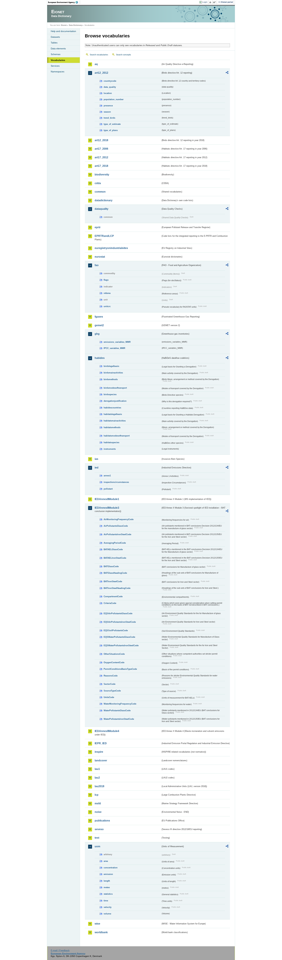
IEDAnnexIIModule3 (107, 507)
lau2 (97, 777)
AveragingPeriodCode (115, 543)
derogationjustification (115, 401)
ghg (97, 333)
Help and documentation (63, 31)
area (106, 861)
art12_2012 (101, 72)
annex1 (107, 475)
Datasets (55, 37)
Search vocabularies (99, 55)
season (107, 112)
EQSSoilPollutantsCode (116, 630)
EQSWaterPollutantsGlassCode (119, 637)
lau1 (97, 769)
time (106, 900)
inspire (99, 751)
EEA (64, 2)
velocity (107, 907)
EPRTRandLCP (104, 236)
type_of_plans (111, 130)
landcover (101, 760)
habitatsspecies (111, 442)
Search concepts (123, 55)
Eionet (64, 25)
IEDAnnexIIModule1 (107, 499)
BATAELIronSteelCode (115, 558)
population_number (114, 99)
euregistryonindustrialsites (111, 248)
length (107, 881)
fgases (99, 316)
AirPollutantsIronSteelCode (117, 534)
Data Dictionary (75, 25)
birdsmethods (111, 379)
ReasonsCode (111, 675)
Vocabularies (58, 60)
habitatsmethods (112, 427)
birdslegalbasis (111, 366)
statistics (108, 894)
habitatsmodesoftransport (117, 436)
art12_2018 (101, 140)
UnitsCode (109, 697)
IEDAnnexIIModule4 (107, 731)
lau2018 (99, 786)
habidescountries (112, 407)
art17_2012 (101, 157)
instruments (110, 449)
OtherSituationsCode (114, 654)
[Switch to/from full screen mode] (215, 2)
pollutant (108, 489)
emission (108, 874)
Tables (54, 42)
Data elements (58, 48)
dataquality (101, 208)
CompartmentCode (113, 596)
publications (102, 820)
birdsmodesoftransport (115, 388)
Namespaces (57, 71)
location (108, 93)
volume (107, 913)
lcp (96, 794)
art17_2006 (101, 148)
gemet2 (99, 325)
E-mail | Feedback (60, 950)
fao (97, 265)
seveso (99, 829)
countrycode (110, 81)
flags (106, 280)
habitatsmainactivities (115, 420)
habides (100, 358)
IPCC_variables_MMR (114, 348)
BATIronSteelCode (113, 581)
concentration (111, 867)
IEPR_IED (101, 743)
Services (55, 66)
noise (98, 812)
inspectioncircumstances (116, 482)
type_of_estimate (112, 124)
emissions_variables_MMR (117, 342)
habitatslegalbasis (113, 414)
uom (97, 846)
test (97, 837)
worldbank (101, 932)
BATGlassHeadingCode (115, 573)
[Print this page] (211, 2)
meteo (107, 887)
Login (204, 2)
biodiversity (102, 174)
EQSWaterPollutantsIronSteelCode (121, 645)
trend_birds (109, 118)
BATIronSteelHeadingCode (117, 588)
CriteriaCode (110, 603)
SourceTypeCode (112, 690)
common (100, 191)
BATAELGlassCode (113, 549)
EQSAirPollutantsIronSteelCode (120, 622)
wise (97, 923)
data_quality (110, 87)
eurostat (100, 256)
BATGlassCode (111, 566)
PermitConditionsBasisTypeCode (120, 669)
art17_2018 (101, 165)
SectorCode (109, 684)
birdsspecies (110, 394)
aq (96, 64)
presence (108, 105)
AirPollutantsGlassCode (116, 526)
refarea (107, 293)
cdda (98, 183)
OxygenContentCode (114, 662)
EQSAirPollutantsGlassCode (118, 613)
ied (96, 467)
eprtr (98, 227)
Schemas (55, 54)
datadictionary (103, 200)
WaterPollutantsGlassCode (117, 710)
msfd (98, 803)
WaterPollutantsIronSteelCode (119, 719)
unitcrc (107, 306)
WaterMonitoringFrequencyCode (120, 704)
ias (96, 459)
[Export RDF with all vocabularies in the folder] (227, 73)
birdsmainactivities (113, 372)
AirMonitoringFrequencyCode (118, 519)
